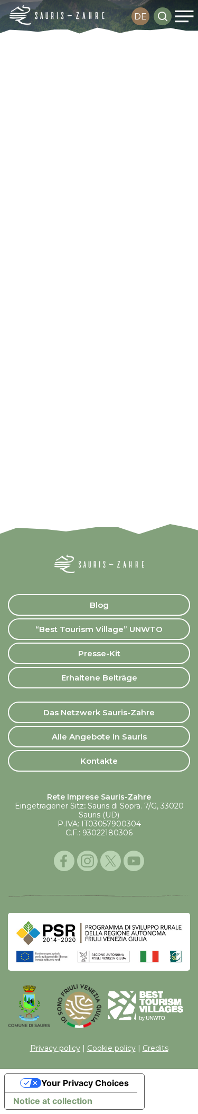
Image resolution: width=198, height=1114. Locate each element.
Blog (99, 605)
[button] (184, 16)
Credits (155, 1048)
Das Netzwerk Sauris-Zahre (99, 712)
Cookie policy (111, 1048)
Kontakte (99, 761)
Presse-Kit (99, 653)
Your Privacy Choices (85, 1083)
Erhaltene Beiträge (99, 678)
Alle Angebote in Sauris (99, 737)
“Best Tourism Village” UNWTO (99, 629)
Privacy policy (55, 1048)
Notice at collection (52, 1101)
